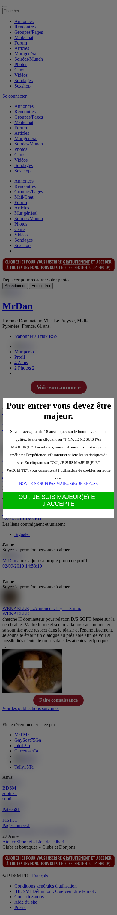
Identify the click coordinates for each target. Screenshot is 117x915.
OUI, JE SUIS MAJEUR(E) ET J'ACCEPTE (58, 500)
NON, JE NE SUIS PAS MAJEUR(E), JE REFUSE (58, 483)
